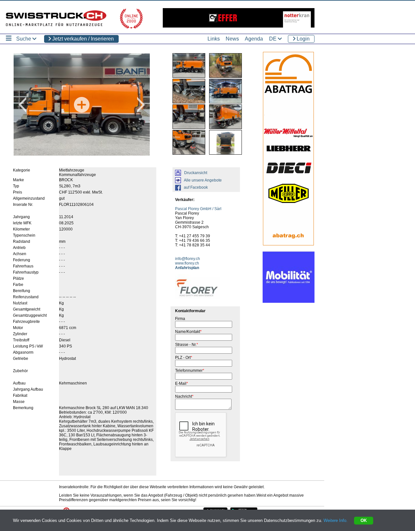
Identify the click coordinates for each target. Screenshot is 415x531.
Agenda (254, 38)
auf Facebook (196, 187)
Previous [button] (22, 104)
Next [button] (141, 104)
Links (214, 38)
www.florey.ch (187, 263)
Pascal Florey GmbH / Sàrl (198, 208)
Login (302, 38)
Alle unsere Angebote (203, 180)
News (232, 38)
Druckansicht (195, 173)
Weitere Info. (336, 520)
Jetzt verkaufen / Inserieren (82, 38)
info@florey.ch (187, 258)
